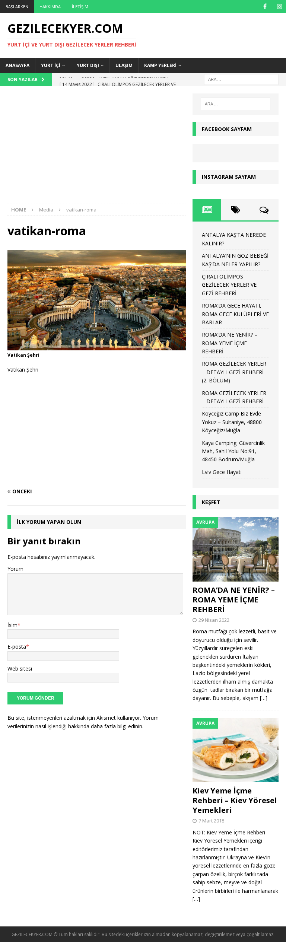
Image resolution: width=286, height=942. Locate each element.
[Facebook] (264, 6)
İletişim (80, 6)
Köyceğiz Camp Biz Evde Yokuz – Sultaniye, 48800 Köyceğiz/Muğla (232, 422)
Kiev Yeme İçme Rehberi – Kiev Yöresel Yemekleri (235, 800)
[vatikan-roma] (96, 345)
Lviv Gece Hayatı (222, 471)
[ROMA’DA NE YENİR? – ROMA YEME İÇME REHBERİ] (235, 549)
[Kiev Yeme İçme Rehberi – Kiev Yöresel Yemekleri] (235, 750)
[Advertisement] (96, 148)
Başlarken (17, 6)
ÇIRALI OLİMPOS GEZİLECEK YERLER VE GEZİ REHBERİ (229, 285)
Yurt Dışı (88, 65)
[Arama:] (241, 78)
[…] (263, 697)
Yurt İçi (50, 65)
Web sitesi (19, 668)
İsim (12, 624)
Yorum (15, 568)
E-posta (16, 646)
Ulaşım (124, 65)
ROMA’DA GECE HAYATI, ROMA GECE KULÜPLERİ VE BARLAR (235, 314)
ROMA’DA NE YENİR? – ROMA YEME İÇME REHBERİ (229, 343)
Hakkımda (50, 6)
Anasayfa (17, 65)
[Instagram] (279, 6)
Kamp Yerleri (160, 65)
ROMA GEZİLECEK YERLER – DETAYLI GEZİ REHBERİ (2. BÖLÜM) (234, 372)
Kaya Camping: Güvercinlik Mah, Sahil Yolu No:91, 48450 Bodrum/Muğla (233, 451)
